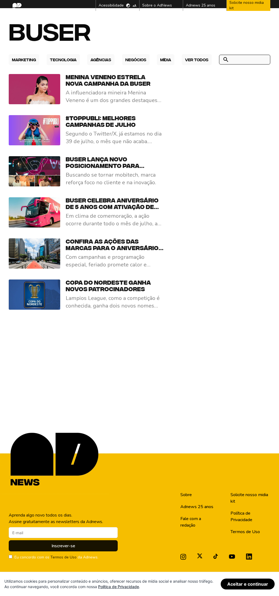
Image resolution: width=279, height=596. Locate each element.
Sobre (186, 495)
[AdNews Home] (16, 5)
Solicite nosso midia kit (249, 498)
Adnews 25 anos (196, 507)
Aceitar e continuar (247, 584)
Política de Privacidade (241, 516)
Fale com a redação (190, 522)
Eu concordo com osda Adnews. (56, 557)
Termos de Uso (63, 557)
